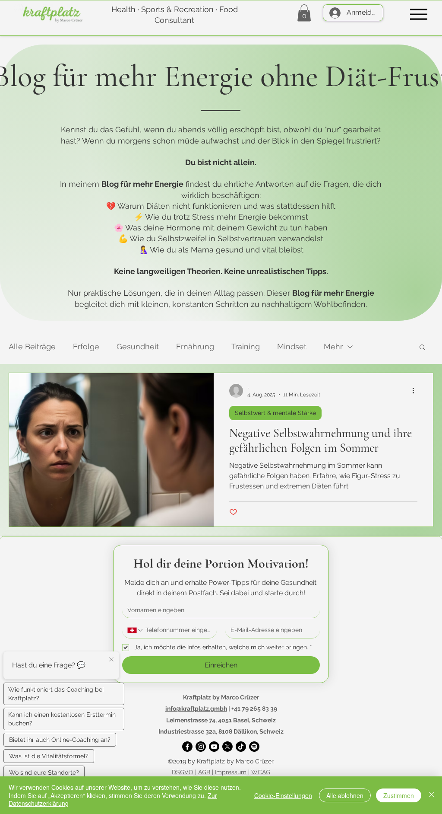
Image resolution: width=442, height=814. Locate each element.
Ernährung (195, 346)
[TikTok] (241, 746)
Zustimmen (398, 795)
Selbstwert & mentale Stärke (275, 412)
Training (245, 346)
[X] (227, 746)
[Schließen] (431, 795)
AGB (204, 772)
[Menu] (418, 14)
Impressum (230, 772)
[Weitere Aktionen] (416, 391)
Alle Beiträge (32, 346)
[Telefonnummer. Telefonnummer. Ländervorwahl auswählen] (135, 630)
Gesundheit (138, 346)
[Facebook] (187, 746)
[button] (304, 12)
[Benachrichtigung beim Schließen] (111, 660)
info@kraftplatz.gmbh (196, 708)
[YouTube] (214, 746)
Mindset (291, 346)
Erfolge (86, 346)
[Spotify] (254, 746)
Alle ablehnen (344, 795)
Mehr (333, 346)
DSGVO (182, 772)
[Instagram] (201, 746)
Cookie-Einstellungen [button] (283, 795)
